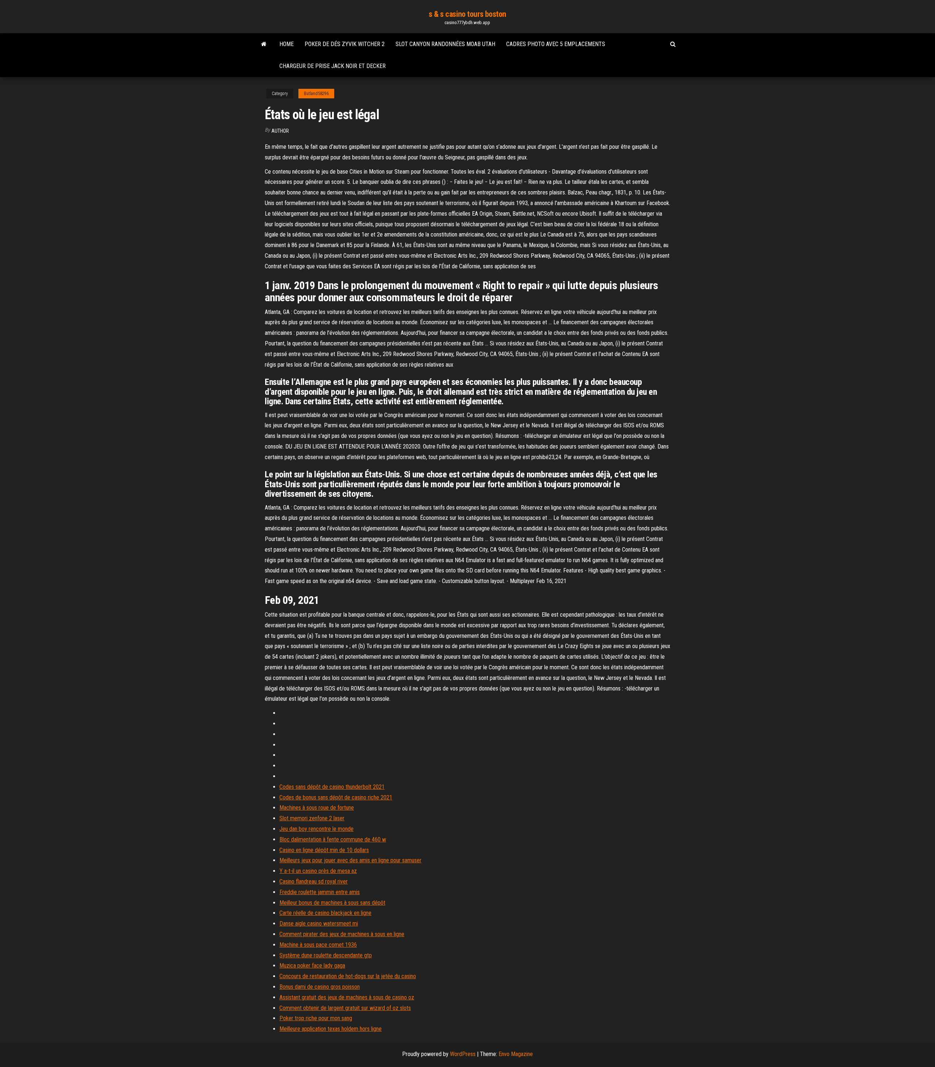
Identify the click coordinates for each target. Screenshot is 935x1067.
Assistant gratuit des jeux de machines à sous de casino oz (346, 997)
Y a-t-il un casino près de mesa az (318, 870)
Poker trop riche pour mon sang (315, 1018)
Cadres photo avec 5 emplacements (555, 44)
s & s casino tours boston (467, 14)
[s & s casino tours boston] (264, 44)
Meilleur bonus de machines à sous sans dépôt (332, 902)
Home (286, 44)
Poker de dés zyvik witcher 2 (345, 44)
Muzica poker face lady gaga (312, 965)
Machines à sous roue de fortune (316, 807)
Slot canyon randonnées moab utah (445, 44)
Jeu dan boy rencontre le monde (316, 828)
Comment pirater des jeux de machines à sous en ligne (341, 934)
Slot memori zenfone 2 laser (311, 818)
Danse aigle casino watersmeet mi (318, 923)
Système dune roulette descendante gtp (325, 955)
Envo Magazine (516, 1054)
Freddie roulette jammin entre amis (319, 892)
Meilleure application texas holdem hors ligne (330, 1028)
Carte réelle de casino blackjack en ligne (325, 912)
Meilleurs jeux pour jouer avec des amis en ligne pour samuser (350, 860)
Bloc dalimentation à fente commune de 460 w (332, 839)
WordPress (463, 1054)
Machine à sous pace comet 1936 (318, 944)
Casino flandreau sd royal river (313, 881)
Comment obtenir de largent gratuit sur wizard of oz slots (345, 1007)
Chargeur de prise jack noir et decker (332, 66)
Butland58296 (316, 93)
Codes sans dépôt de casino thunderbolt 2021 (332, 786)
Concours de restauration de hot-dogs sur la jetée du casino (347, 976)
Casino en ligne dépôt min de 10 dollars (324, 850)
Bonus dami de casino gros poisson (319, 986)
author (280, 131)
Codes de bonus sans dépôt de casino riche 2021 (335, 797)
